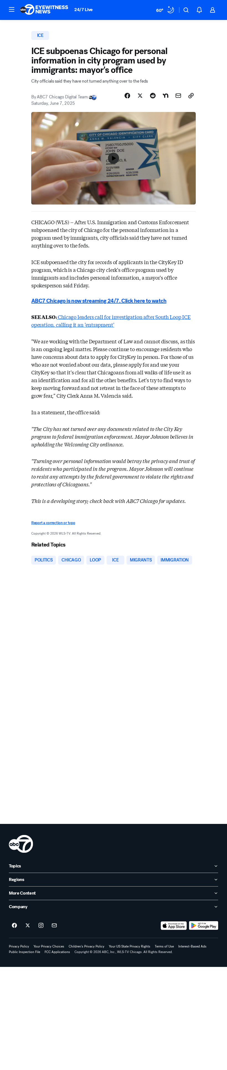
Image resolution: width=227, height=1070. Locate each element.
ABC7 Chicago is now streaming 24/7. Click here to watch (98, 301)
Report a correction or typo (53, 522)
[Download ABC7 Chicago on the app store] (174, 925)
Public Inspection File (24, 952)
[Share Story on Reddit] (153, 95)
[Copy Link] (191, 95)
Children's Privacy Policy (86, 946)
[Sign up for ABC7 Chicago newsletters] (54, 925)
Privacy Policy (19, 946)
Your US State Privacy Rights (129, 946)
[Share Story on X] (140, 95)
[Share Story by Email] (178, 95)
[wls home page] (21, 844)
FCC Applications (57, 952)
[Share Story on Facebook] (127, 95)
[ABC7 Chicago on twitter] (27, 925)
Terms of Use (164, 946)
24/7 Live (83, 9)
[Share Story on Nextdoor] (165, 95)
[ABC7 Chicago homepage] (44, 10)
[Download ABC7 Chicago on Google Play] (203, 925)
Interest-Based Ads (192, 946)
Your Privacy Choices (48, 946)
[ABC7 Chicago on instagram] (41, 925)
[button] (11, 9)
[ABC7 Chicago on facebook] (14, 925)
